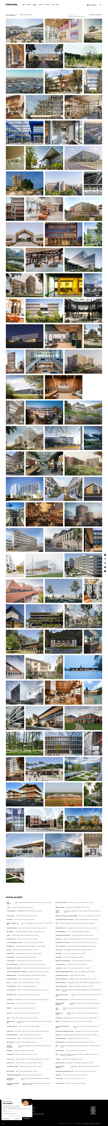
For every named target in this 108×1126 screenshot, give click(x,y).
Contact (34, 1107)
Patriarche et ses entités (38, 1114)
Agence (41, 4)
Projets (35, 4)
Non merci (6, 1118)
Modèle (29, 4)
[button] (3, 1123)
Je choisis (17, 1118)
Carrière (47, 4)
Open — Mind (55, 4)
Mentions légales (84, 1123)
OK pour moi (27, 1118)
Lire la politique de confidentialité (9, 1113)
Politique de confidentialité (95, 1123)
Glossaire (78, 1123)
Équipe (33, 1110)
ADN (23, 4)
